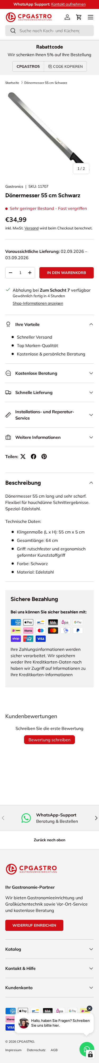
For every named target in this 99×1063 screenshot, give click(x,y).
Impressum (13, 1050)
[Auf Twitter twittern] (23, 456)
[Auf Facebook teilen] (33, 456)
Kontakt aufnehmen (68, 4)
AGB (54, 1050)
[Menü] (90, 17)
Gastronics (14, 186)
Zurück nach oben (49, 840)
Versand (32, 228)
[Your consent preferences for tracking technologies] (90, 1054)
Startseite (12, 83)
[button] (79, 17)
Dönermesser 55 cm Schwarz (45, 83)
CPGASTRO (25, 1041)
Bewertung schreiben (49, 739)
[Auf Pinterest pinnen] (44, 456)
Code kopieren (68, 66)
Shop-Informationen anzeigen (38, 303)
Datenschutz (36, 1050)
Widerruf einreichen (34, 925)
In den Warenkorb (66, 272)
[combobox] (49, 30)
